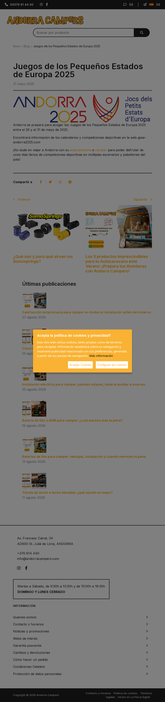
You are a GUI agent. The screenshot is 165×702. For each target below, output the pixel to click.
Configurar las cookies (112, 364)
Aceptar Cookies (80, 364)
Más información (101, 356)
